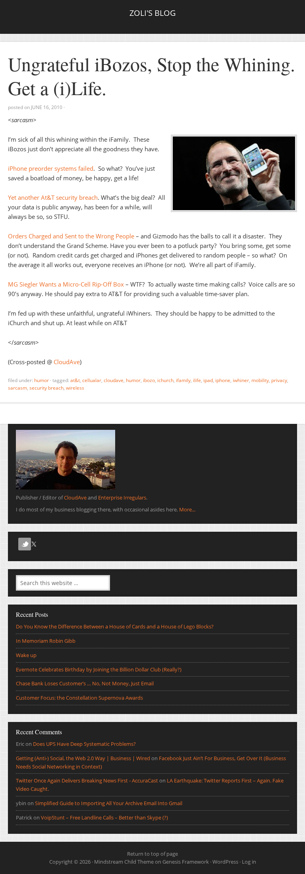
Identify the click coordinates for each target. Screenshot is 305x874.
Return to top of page (152, 853)
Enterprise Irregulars (122, 497)
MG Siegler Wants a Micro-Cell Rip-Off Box (66, 284)
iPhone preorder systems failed (50, 168)
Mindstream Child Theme (124, 861)
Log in (249, 861)
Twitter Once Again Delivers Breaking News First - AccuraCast (87, 780)
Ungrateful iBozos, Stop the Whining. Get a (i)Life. (151, 75)
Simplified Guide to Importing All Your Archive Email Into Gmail (108, 803)
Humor (41, 380)
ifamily (183, 380)
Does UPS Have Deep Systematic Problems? (84, 743)
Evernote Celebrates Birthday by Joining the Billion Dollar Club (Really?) (98, 669)
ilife (197, 380)
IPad (208, 380)
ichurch (165, 380)
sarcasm (17, 387)
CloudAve (67, 362)
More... (187, 509)
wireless (75, 387)
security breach (46, 387)
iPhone (222, 380)
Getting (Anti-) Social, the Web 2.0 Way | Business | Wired (83, 758)
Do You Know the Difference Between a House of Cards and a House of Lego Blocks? (115, 626)
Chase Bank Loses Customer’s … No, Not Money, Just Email (85, 683)
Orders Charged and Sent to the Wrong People (71, 236)
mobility (260, 380)
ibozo (149, 380)
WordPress (225, 861)
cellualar (91, 380)
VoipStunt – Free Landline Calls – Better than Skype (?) (104, 817)
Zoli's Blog (152, 13)
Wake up (26, 655)
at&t (75, 380)
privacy (279, 380)
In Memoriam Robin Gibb (45, 640)
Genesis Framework (185, 861)
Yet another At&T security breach (53, 197)
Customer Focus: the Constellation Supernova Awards (79, 697)
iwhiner (241, 380)
